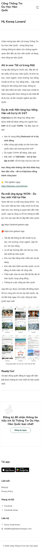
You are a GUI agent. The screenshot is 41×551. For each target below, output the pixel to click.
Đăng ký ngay (21, 430)
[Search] (38, 7)
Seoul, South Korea (12, 525)
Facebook (8, 506)
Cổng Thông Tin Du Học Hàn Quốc (11, 6)
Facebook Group (11, 510)
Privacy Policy (7, 491)
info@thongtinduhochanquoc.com (17, 529)
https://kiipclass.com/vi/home (14, 186)
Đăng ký (4, 487)
